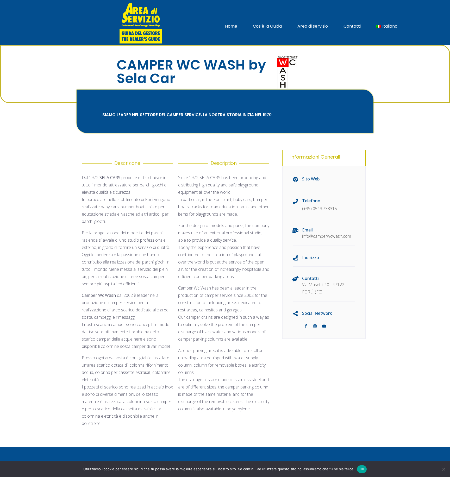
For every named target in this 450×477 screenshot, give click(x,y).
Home (231, 26)
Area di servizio (312, 26)
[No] (443, 469)
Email (307, 230)
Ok (362, 469)
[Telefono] (295, 201)
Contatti (352, 26)
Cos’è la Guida (267, 26)
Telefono (311, 201)
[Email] (295, 230)
